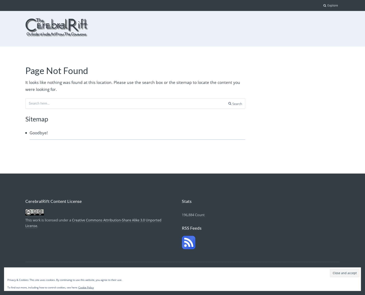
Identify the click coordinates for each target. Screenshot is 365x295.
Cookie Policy (86, 287)
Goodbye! (39, 133)
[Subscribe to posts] (188, 248)
